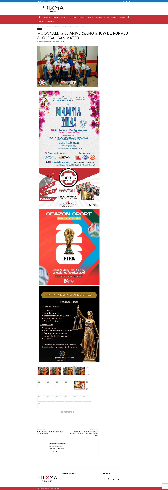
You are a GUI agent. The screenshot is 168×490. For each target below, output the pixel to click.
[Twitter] (126, 1)
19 (70, 412)
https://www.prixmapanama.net (55, 446)
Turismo (122, 17)
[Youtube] (129, 1)
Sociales (99, 17)
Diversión (82, 17)
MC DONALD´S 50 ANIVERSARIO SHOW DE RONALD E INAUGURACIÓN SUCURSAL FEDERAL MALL (84, 433)
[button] (129, 17)
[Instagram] (123, 1)
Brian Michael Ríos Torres (45, 41)
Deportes (41, 21)
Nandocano (56, 488)
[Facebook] (120, 1)
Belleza (90, 17)
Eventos (64, 17)
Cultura (114, 17)
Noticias (47, 17)
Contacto (51, 21)
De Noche (73, 17)
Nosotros (55, 17)
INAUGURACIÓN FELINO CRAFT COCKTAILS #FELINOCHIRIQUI (50, 432)
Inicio (38, 26)
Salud (106, 17)
